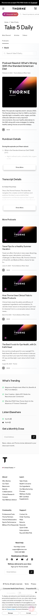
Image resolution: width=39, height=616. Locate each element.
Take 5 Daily (15, 22)
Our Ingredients (25, 486)
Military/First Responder (10, 525)
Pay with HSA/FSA (26, 533)
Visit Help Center (19, 547)
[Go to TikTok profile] (27, 559)
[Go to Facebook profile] (12, 559)
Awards (4, 489)
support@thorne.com (19, 549)
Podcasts (5, 41)
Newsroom (6, 486)
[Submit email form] (33, 437)
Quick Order (24, 528)
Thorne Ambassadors (9, 520)
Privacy (33, 584)
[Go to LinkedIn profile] (32, 559)
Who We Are (6, 481)
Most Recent (6, 35)
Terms (27, 584)
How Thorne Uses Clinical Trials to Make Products (17, 296)
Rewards (23, 525)
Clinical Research (8, 494)
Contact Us (23, 514)
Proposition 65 (31, 588)
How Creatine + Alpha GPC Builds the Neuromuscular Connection (17, 395)
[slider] (24, 129)
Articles (16, 35)
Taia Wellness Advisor (9, 500)
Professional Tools (8, 514)
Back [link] (6, 48)
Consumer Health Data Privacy (13, 588)
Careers (5, 497)
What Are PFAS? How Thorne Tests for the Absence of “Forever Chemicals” (19, 402)
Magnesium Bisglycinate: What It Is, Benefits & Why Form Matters (20, 388)
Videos (25, 35)
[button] (3, 129)
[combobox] (8, 468)
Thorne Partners (7, 517)
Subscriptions (24, 530)
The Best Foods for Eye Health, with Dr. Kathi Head (19, 345)
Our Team (5, 484)
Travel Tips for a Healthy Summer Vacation (16, 247)
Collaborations (7, 492)
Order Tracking (25, 517)
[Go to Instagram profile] (7, 559)
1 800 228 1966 (20, 552)
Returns (22, 522)
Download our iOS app (19, 556)
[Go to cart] (35, 9)
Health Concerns (25, 484)
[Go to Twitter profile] (17, 559)
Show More (19, 167)
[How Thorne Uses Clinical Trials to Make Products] (19, 284)
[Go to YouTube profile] (22, 559)
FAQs (21, 520)
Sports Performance (9, 522)
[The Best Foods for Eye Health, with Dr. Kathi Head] (19, 333)
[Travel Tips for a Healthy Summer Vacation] (19, 234)
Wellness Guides (25, 494)
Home (6, 22)
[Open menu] (3, 8)
